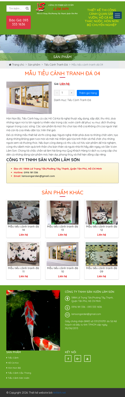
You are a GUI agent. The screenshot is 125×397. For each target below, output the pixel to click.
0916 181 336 (31, 172)
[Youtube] (87, 358)
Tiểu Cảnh (13, 357)
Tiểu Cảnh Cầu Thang (19, 372)
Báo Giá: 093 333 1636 (18, 22)
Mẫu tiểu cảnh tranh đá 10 (62, 269)
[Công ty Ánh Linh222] (58, 8)
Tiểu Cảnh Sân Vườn (18, 377)
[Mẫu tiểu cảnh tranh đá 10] (62, 254)
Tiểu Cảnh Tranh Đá (56, 64)
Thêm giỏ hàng (88, 93)
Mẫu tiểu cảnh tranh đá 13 (62, 228)
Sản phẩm (34, 64)
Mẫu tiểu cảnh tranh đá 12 (101, 228)
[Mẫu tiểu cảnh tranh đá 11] (23, 254)
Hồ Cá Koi (13, 362)
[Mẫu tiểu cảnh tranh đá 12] (102, 212)
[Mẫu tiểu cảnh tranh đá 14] (23, 212)
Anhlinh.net (59, 392)
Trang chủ (17, 64)
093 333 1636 (94, 306)
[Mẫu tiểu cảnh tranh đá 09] (102, 254)
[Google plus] (78, 358)
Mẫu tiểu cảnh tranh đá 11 (23, 269)
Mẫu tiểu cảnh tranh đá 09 (101, 269)
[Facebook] (68, 358)
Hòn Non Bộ (14, 367)
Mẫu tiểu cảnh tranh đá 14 (23, 228)
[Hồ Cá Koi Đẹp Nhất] (33, 320)
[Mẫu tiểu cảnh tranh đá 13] (62, 212)
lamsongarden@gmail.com (38, 176)
